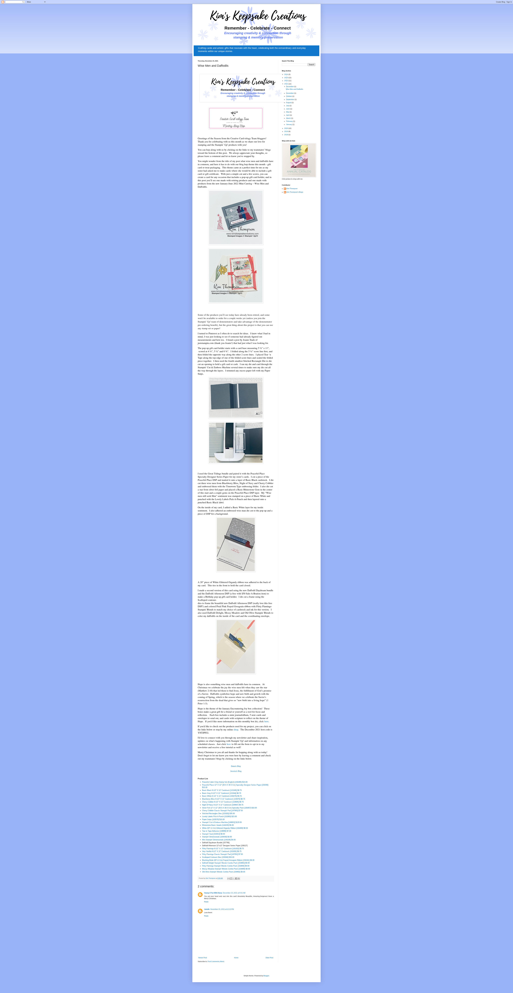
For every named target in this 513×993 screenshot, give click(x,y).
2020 (286, 128)
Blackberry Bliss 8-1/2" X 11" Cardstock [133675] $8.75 (223, 799)
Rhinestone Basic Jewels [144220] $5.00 (218, 825)
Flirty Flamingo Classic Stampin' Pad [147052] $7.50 (222, 854)
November (290, 93)
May (288, 112)
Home (236, 958)
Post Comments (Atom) (216, 961)
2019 (286, 131)
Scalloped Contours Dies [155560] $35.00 (218, 857)
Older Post (269, 958)
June (288, 109)
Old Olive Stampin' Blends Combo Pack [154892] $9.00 (223, 872)
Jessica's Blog (235, 771)
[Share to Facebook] (236, 878)
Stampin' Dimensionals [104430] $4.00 (217, 837)
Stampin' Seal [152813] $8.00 (213, 834)
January (289, 124)
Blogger (266, 976)
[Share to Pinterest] (238, 878)
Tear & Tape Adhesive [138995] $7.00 (216, 831)
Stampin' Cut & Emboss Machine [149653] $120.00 (222, 822)
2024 (286, 74)
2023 (286, 78)
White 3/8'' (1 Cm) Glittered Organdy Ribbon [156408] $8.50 (225, 828)
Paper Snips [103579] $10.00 (213, 819)
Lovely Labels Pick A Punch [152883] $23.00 (219, 816)
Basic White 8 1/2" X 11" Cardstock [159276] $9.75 (222, 796)
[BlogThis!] (231, 878)
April (288, 115)
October (289, 96)
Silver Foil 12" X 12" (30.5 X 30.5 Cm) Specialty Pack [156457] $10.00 (229, 808)
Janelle (207, 909)
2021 (286, 84)
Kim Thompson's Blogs (295, 192)
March (288, 118)
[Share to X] (233, 878)
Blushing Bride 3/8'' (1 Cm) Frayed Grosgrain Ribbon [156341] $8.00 (228, 860)
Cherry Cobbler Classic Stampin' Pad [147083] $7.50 (222, 811)
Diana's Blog (236, 766)
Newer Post (202, 958)
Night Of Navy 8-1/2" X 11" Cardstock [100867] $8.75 (222, 805)
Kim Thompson (292, 189)
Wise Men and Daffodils (294, 89)
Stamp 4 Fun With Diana (213, 893)
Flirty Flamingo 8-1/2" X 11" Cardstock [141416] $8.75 (223, 849)
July (287, 106)
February (289, 121)
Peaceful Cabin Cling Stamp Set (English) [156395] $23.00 (224, 782)
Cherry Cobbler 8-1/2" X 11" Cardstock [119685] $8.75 (223, 802)
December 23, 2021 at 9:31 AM (234, 893)
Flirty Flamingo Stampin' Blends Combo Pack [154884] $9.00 (225, 866)
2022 (286, 81)
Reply (206, 902)
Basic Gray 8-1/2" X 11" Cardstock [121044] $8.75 (221, 793)
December (290, 87)
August (289, 103)
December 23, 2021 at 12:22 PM (222, 909)
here (266, 721)
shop (236, 729)
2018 (286, 135)
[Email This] (228, 878)
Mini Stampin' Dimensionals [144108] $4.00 (219, 840)
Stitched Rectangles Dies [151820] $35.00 (218, 814)
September (290, 99)
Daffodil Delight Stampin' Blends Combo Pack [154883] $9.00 (226, 863)
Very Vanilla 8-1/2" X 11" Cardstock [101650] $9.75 (221, 851)
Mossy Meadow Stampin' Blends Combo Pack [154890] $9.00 (226, 869)
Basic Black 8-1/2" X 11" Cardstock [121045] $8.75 (222, 790)
